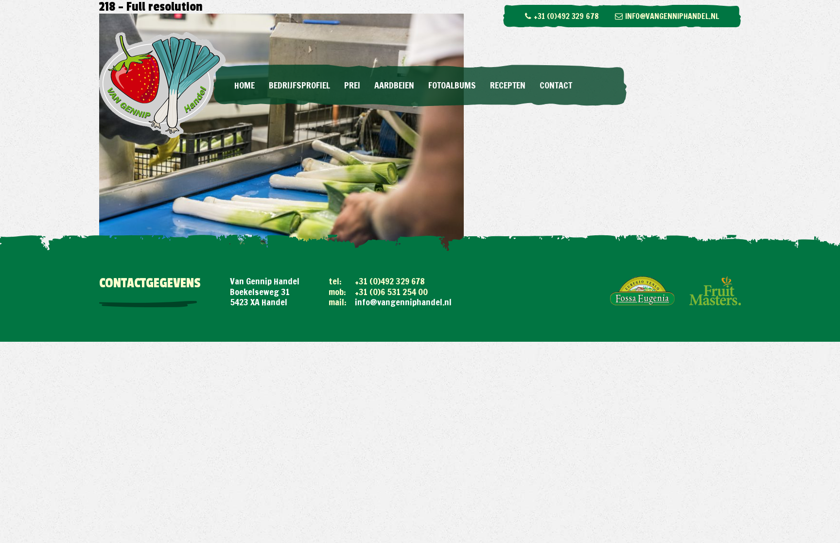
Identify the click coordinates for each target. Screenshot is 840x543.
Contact (556, 85)
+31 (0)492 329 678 (566, 16)
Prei (352, 85)
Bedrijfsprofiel (299, 85)
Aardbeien (394, 85)
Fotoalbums (452, 85)
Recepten (507, 85)
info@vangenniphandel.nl (672, 16)
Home (244, 85)
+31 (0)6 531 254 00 (391, 291)
